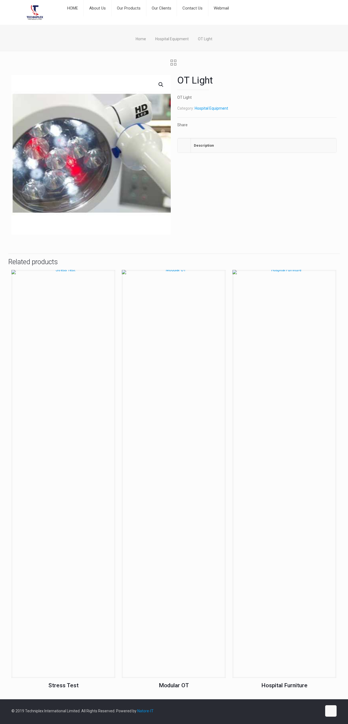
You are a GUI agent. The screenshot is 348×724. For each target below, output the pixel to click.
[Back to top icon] (331, 711)
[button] (161, 84)
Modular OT (174, 685)
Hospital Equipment (172, 39)
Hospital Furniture (284, 685)
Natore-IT (145, 711)
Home (141, 39)
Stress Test (63, 685)
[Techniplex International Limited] (35, 12)
